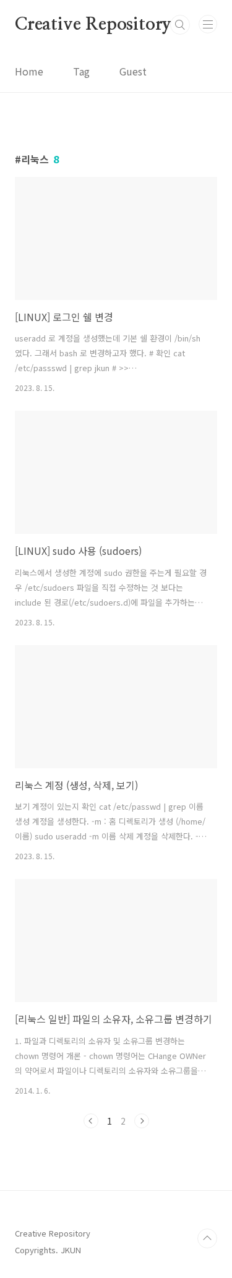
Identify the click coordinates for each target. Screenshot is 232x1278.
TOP (207, 1238)
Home (29, 71)
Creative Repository (93, 24)
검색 (180, 24)
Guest (133, 71)
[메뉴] (208, 24)
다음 (141, 1120)
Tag (81, 71)
